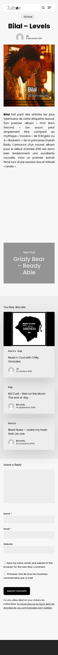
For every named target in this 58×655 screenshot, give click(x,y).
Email (7, 528)
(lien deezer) (34, 127)
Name (8, 513)
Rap (20, 351)
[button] (49, 7)
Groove (28, 16)
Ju (27, 35)
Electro (12, 351)
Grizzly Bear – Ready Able (29, 263)
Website (8, 544)
